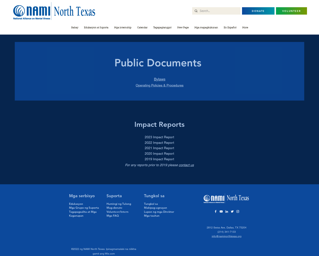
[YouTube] (221, 211)
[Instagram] (238, 211)
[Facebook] (215, 211)
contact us (186, 165)
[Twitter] (232, 211)
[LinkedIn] (227, 211)
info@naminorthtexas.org (226, 236)
